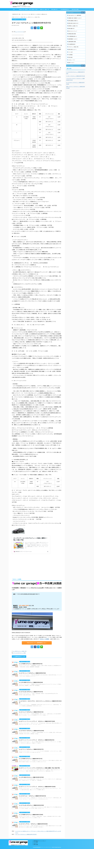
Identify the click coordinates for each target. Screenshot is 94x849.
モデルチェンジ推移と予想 (73, 46)
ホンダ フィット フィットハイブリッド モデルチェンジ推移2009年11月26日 (37, 786)
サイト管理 (36, 842)
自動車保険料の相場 (72, 41)
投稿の (36, 844)
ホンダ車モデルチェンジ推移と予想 (19, 651)
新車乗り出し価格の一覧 (44, 9)
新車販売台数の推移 (72, 33)
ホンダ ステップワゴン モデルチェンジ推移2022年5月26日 (33, 824)
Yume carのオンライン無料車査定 (74, 15)
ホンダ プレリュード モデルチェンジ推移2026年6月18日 (32, 673)
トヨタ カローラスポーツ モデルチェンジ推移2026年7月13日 (75, 79)
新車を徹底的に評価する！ (34, 9)
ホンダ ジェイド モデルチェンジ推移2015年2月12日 (31, 712)
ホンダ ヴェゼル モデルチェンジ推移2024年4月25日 (31, 805)
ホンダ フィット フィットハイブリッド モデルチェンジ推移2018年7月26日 (37, 721)
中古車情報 (70, 54)
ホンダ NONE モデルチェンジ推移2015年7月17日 (30, 758)
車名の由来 (70, 57)
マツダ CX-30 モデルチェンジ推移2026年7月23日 (75, 72)
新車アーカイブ (71, 62)
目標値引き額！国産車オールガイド (24, 10)
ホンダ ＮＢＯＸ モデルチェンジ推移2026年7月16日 (75, 83)
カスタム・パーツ (71, 59)
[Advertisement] (22, 566)
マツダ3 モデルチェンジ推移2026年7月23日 (75, 76)
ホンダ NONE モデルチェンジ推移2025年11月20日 (31, 814)
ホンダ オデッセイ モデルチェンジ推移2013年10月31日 (32, 796)
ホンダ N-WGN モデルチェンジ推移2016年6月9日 (31, 682)
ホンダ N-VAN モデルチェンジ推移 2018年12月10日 (31, 777)
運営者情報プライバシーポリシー (40, 840)
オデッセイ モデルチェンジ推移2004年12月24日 (26, 834)
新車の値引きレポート (72, 49)
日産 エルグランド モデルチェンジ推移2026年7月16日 (75, 87)
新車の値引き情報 (75, 9)
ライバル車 (70, 52)
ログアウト (36, 843)
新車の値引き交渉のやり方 (73, 23)
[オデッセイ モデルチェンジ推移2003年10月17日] (38, 28)
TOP (14, 9)
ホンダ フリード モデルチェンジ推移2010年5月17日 (31, 749)
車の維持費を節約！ (72, 44)
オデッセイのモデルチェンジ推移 (19, 652)
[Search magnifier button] (84, 12)
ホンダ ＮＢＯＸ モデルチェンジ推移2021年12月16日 (31, 730)
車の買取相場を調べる (65, 9)
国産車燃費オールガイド (72, 38)
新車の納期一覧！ (54, 9)
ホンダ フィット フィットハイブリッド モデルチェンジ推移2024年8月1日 (36, 740)
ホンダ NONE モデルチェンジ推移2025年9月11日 (30, 663)
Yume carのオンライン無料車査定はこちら (36, 642)
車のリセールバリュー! (72, 31)
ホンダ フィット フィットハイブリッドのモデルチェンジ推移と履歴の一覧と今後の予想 (39, 768)
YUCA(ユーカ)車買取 (44, 639)
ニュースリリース (19, 31)
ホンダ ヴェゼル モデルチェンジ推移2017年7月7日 (31, 691)
